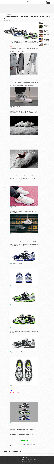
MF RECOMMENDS (12, 452)
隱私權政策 (23, 459)
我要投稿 (35, 459)
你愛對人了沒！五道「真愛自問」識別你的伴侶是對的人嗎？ (47, 31)
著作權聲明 (27, 459)
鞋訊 (10, 14)
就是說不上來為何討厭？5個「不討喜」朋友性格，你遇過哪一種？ (47, 26)
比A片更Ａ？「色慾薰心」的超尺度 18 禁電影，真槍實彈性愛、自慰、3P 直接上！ (47, 35)
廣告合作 (31, 459)
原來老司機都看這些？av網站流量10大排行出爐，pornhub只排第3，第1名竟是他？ (47, 39)
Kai (4, 20)
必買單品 (27, 444)
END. (31, 331)
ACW (11, 444)
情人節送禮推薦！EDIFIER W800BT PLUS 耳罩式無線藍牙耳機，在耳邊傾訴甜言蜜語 (47, 44)
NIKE (13, 444)
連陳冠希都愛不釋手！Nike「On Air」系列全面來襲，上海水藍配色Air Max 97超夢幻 (22, 429)
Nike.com (11, 331)
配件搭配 (31, 444)
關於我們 (19, 459)
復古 (21, 444)
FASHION (8, 14)
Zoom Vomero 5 (18, 444)
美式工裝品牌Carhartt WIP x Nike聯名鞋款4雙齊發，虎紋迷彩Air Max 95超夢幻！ (22, 434)
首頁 (4, 14)
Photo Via (12, 75)
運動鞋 (24, 444)
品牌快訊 (34, 444)
